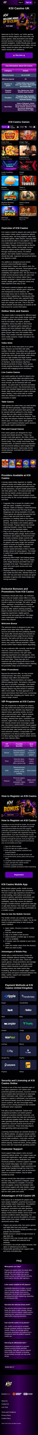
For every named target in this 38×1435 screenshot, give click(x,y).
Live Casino (13, 126)
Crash (22, 127)
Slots (31, 127)
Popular (4, 127)
